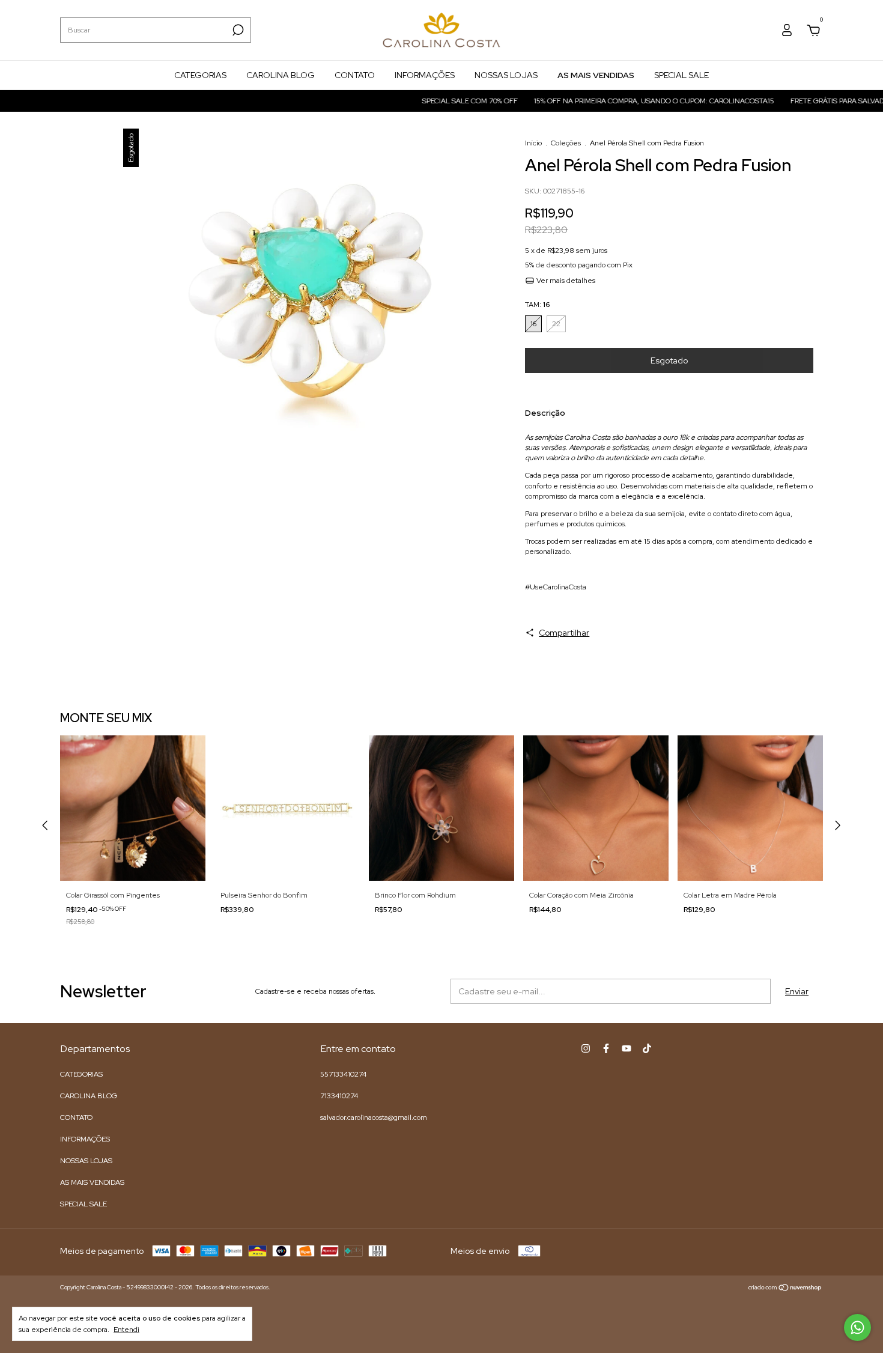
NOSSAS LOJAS (506, 75)
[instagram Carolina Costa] (585, 1048)
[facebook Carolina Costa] (606, 1048)
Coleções (566, 143)
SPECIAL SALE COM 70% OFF (448, 101)
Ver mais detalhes (565, 280)
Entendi (126, 1329)
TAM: (537, 304)
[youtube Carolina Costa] (626, 1048)
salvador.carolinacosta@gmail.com (373, 1117)
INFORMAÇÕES (425, 75)
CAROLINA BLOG (280, 75)
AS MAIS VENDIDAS (595, 75)
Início (533, 143)
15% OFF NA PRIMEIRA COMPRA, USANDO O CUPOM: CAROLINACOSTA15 (632, 101)
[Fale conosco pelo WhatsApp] (857, 1327)
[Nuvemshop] (785, 1288)
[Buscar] (237, 30)
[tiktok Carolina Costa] (647, 1048)
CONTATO (355, 75)
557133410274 (343, 1074)
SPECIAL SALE (681, 75)
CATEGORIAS (200, 75)
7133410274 (339, 1096)
